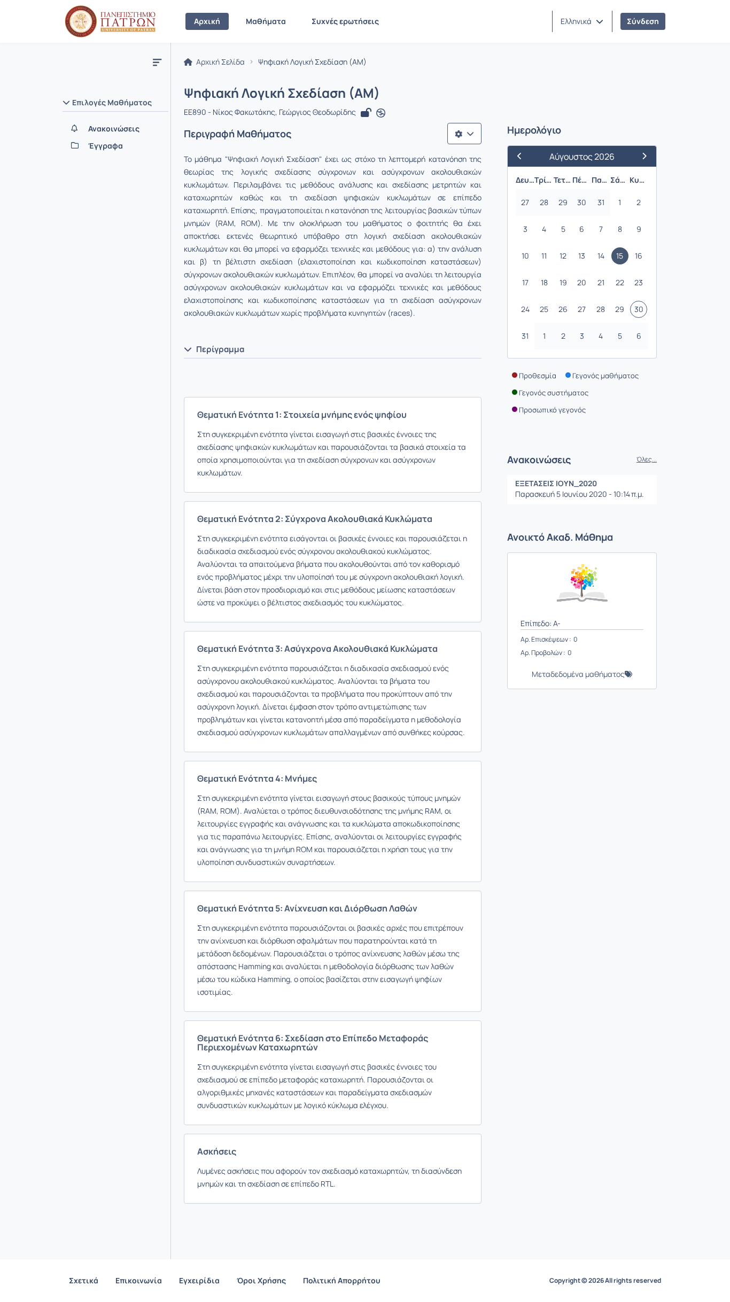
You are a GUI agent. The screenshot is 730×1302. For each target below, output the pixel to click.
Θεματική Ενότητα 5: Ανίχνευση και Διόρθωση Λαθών (307, 908)
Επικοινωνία (138, 1280)
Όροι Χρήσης (261, 1280)
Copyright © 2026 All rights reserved (605, 1280)
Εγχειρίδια (199, 1280)
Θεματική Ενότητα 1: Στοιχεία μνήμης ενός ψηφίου (302, 414)
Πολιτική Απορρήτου (341, 1280)
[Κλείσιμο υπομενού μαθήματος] (157, 62)
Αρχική (207, 21)
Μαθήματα (266, 21)
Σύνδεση (643, 21)
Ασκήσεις (216, 1151)
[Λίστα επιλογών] (464, 133)
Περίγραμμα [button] (220, 349)
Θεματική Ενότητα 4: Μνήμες (257, 778)
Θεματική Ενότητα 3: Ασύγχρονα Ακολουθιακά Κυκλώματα (317, 648)
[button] (582, 21)
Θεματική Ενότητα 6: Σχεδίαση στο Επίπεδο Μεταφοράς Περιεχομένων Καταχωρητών (312, 1042)
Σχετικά (83, 1280)
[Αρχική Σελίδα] (110, 21)
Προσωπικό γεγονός (552, 410)
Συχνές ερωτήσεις (345, 21)
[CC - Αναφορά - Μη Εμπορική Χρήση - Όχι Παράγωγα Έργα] (380, 113)
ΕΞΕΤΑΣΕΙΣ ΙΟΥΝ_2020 (556, 483)
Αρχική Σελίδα (220, 62)
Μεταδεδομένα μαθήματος (578, 674)
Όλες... (646, 459)
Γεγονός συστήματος (553, 392)
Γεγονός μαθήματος (605, 375)
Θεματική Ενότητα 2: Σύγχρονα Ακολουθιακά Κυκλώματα (314, 519)
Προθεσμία (537, 375)
